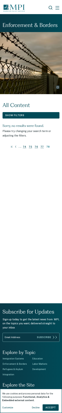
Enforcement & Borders (15, 364)
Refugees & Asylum (13, 369)
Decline (36, 407)
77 (42, 147)
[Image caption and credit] (58, 87)
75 (30, 147)
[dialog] (31, 401)
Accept (50, 407)
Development (39, 369)
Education (37, 358)
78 (48, 147)
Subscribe (44, 337)
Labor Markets (39, 364)
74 (24, 147)
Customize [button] (7, 407)
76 (36, 147)
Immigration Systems (13, 358)
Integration (8, 374)
